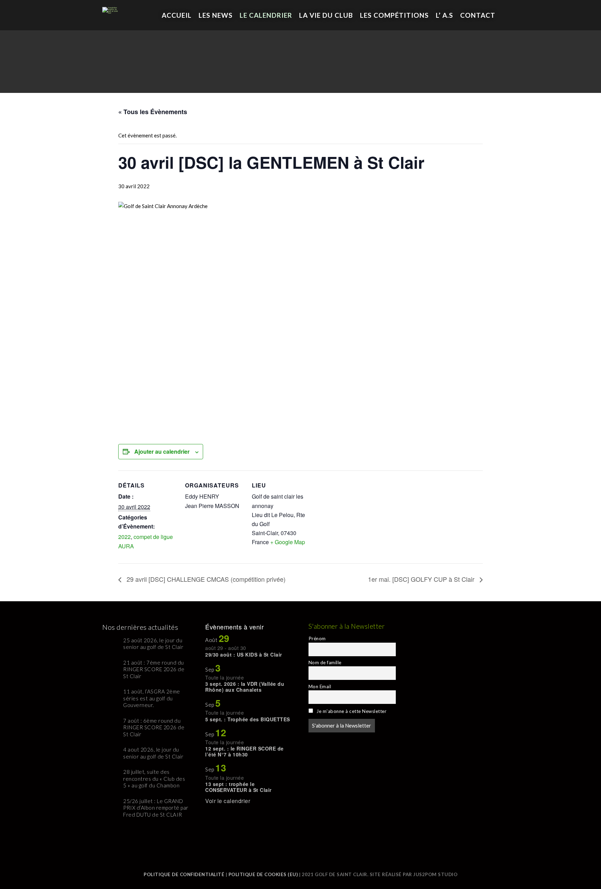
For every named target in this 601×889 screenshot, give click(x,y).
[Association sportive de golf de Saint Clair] (111, 7)
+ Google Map (287, 542)
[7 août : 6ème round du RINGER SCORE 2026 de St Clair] (110, 725)
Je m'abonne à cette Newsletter (350, 711)
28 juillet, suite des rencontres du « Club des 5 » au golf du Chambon (154, 778)
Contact (477, 15)
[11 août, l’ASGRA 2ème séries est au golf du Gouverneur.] (110, 696)
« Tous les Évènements (152, 111)
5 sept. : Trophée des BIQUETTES (247, 719)
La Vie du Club (326, 15)
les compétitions (394, 15)
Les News (216, 15)
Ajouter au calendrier (162, 451)
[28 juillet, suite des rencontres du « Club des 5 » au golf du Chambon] (110, 776)
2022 (124, 537)
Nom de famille (325, 662)
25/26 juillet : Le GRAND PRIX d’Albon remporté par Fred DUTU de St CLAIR (156, 808)
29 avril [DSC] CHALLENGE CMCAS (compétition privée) (205, 579)
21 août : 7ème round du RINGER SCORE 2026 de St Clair (153, 669)
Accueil (177, 15)
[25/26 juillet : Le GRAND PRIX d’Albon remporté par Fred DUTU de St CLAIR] (110, 805)
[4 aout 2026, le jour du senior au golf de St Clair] (110, 754)
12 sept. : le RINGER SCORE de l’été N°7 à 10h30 (244, 751)
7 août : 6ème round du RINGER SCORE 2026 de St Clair (153, 727)
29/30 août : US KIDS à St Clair (243, 654)
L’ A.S (444, 15)
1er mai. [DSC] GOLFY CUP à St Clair (422, 579)
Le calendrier (266, 15)
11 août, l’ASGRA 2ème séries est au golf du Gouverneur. (151, 698)
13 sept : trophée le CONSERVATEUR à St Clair (238, 786)
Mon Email (319, 686)
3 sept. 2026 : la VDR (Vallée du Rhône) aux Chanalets (244, 686)
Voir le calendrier (227, 801)
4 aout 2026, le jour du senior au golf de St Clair (153, 753)
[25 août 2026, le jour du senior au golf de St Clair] (110, 645)
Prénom (317, 638)
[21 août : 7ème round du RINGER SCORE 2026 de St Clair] (110, 667)
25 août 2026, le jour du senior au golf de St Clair (153, 643)
